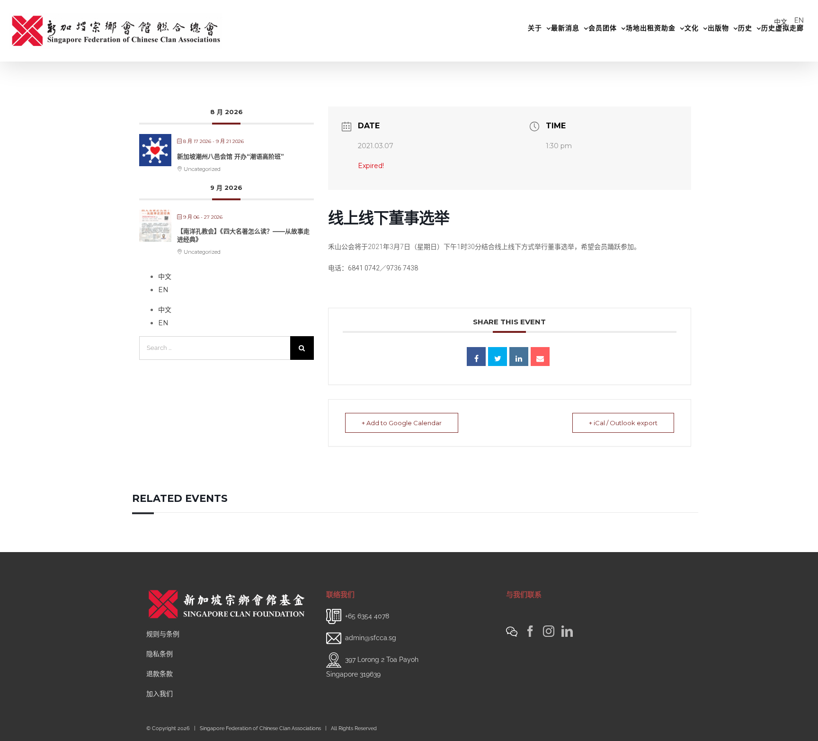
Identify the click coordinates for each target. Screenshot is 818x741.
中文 (780, 22)
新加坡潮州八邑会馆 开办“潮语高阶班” (230, 156)
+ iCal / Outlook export (623, 423)
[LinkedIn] (567, 631)
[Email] (540, 356)
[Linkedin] (518, 356)
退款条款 (159, 674)
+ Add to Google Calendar (402, 423)
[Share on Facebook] (476, 356)
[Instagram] (548, 631)
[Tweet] (497, 356)
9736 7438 (402, 268)
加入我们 (159, 693)
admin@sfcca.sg (370, 637)
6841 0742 (364, 268)
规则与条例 (162, 634)
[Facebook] (530, 631)
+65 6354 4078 (367, 615)
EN (799, 20)
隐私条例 (159, 654)
